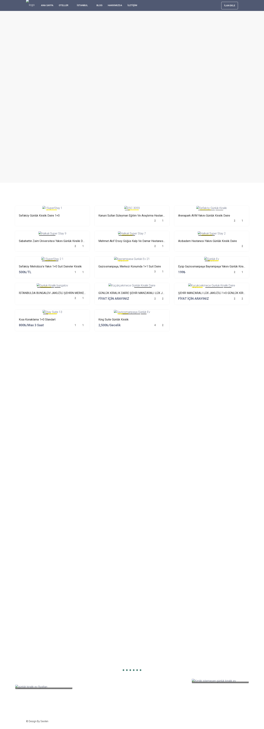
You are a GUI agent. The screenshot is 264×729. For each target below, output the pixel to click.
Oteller (63, 5)
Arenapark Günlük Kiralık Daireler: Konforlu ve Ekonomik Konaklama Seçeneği (158, 662)
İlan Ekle (229, 5)
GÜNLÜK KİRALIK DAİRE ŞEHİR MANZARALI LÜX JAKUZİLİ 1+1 (138, 293)
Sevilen (44, 721)
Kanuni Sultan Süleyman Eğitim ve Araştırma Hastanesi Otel (135, 215)
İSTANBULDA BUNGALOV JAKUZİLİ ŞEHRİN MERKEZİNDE (55, 293)
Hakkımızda (115, 5)
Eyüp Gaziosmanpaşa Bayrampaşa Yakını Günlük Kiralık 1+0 (215, 266)
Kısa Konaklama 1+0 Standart (37, 319)
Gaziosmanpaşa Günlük (93, 666)
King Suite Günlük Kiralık (113, 319)
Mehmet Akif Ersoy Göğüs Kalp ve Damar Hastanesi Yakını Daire (138, 241)
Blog (99, 5)
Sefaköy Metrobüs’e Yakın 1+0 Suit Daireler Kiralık (50, 266)
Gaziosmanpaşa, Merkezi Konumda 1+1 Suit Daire (129, 266)
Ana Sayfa (47, 5)
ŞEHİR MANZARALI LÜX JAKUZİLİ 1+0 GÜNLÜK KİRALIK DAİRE (218, 293)
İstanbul (82, 5)
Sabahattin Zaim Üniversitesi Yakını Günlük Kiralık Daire (53, 241)
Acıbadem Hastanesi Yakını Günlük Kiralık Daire (207, 241)
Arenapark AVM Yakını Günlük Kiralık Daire (204, 215)
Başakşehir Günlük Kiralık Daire (39, 666)
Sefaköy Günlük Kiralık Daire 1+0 (39, 215)
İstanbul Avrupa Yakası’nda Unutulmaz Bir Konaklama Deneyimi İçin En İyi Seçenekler (101, 660)
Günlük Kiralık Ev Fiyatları (35, 676)
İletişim (132, 5)
